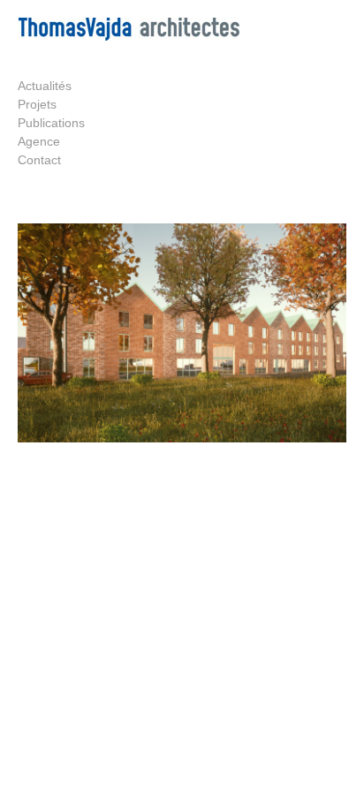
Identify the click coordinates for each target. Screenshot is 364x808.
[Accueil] (128, 36)
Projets (37, 104)
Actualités (45, 86)
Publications (51, 123)
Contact (39, 160)
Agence (39, 141)
